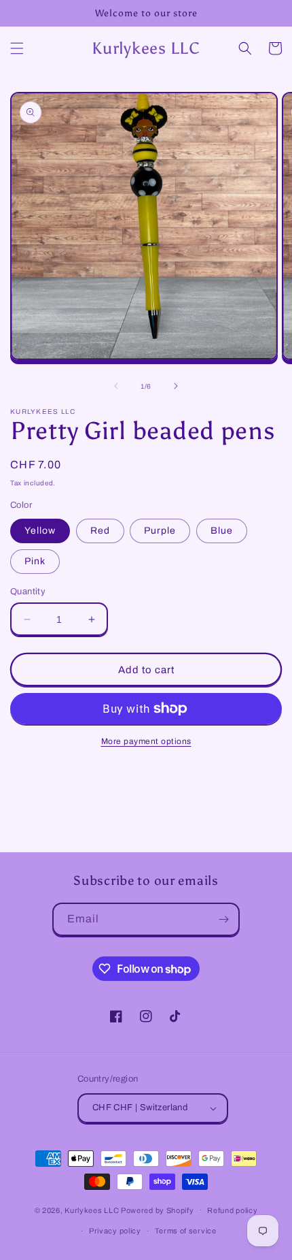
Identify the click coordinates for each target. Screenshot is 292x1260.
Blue (222, 531)
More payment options (146, 741)
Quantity (27, 591)
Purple (160, 531)
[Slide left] (116, 386)
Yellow (40, 531)
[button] (17, 48)
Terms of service (186, 1231)
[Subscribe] (223, 919)
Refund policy (232, 1210)
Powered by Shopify (157, 1210)
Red (100, 531)
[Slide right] (176, 386)
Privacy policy (115, 1231)
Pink (34, 561)
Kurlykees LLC (92, 1210)
